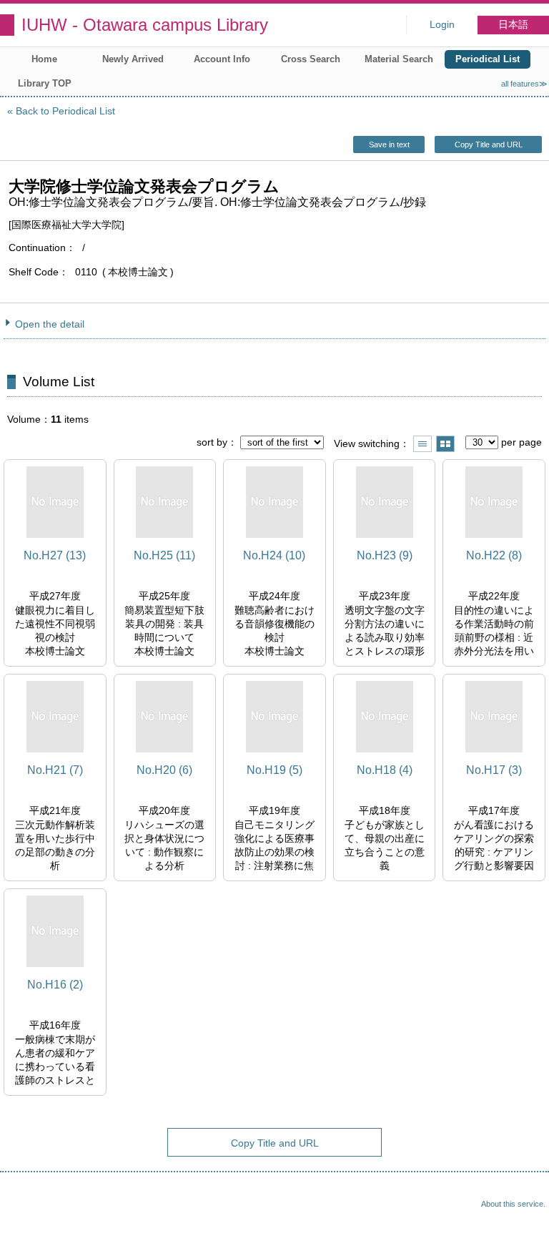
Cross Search (310, 59)
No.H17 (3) (494, 770)
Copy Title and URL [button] (489, 144)
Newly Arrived (133, 59)
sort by (212, 442)
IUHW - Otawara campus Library (144, 24)
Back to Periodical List (65, 111)
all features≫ (524, 83)
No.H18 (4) (384, 770)
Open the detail (49, 324)
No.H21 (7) (55, 770)
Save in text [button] (389, 144)
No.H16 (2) (55, 984)
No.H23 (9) (384, 555)
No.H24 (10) (274, 555)
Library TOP (44, 83)
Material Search (399, 59)
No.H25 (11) (164, 555)
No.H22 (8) (494, 555)
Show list (422, 444)
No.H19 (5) (274, 770)
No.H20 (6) (164, 770)
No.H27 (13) (55, 555)
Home (44, 59)
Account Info (222, 59)
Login (442, 24)
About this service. (513, 1204)
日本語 (513, 24)
